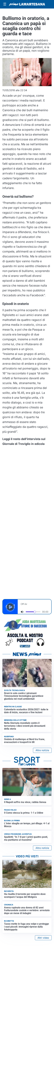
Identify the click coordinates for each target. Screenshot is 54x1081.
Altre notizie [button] (42, 750)
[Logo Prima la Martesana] (27, 4)
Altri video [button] (43, 937)
